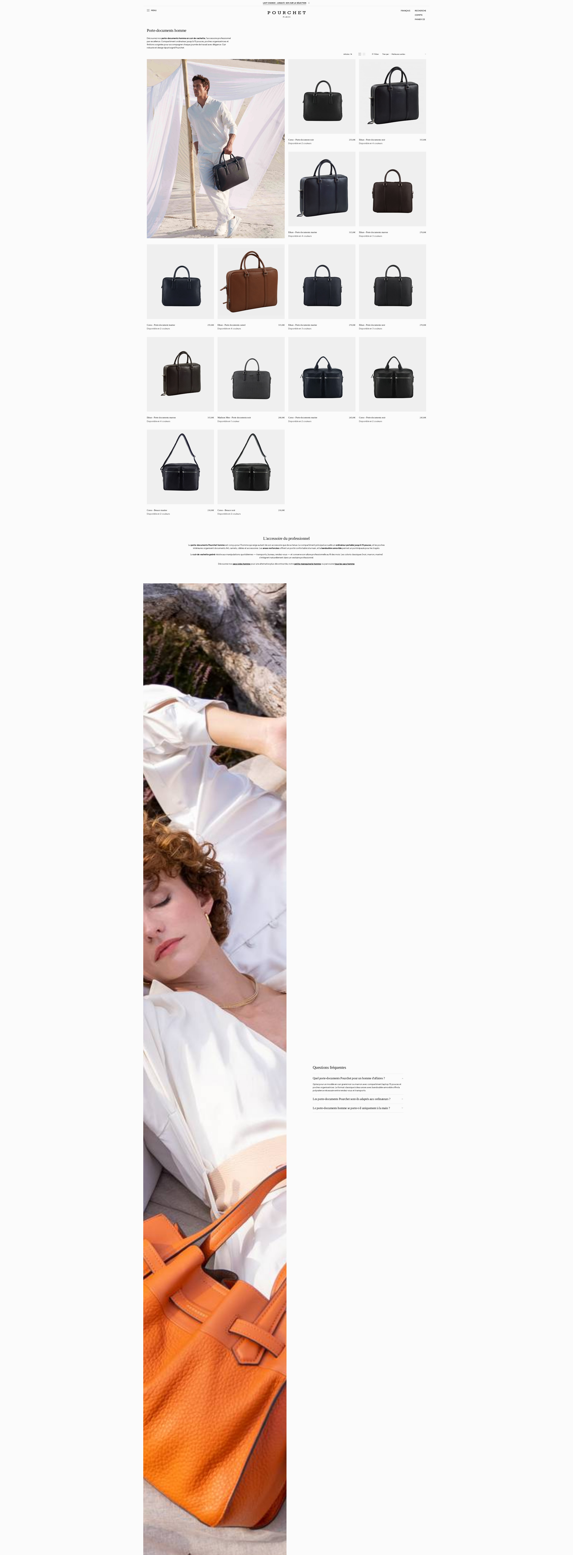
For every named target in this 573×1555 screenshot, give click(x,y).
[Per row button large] (360, 54)
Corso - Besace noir (226, 510)
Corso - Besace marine (157, 510)
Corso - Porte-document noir (301, 140)
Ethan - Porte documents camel (231, 325)
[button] (405, 11)
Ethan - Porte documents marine (302, 232)
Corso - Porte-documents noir (372, 417)
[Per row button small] (364, 54)
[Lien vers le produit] (321, 95)
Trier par (385, 54)
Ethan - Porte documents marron (373, 232)
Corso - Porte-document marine (161, 325)
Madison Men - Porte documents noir (234, 417)
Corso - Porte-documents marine (302, 417)
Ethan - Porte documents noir (372, 140)
